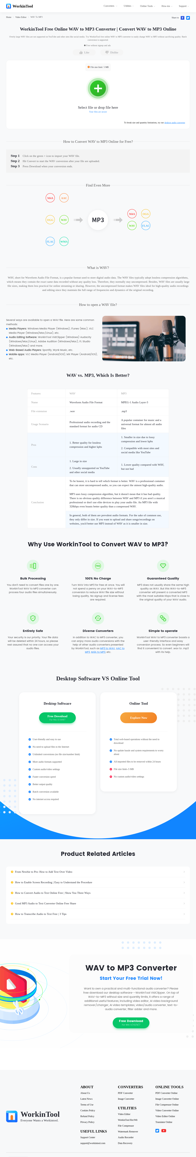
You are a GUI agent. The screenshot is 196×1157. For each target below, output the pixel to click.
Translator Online (163, 1122)
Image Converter (126, 1099)
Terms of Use (86, 1104)
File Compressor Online (167, 1104)
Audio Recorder (126, 1137)
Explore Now (138, 717)
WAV (64, 219)
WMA (64, 241)
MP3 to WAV (107, 648)
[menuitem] (111, 6)
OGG (50, 219)
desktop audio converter (174, 123)
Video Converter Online (167, 1110)
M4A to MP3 (98, 652)
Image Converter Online (167, 1099)
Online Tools (146, 6)
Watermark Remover (128, 1131)
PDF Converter (125, 1093)
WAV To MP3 (36, 17)
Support (183, 6)
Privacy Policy (87, 1122)
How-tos (166, 6)
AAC (64, 198)
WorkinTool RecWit (127, 1120)
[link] (8, 17)
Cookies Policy (87, 1110)
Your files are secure (98, 112)
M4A (50, 198)
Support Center (87, 1137)
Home (8, 17)
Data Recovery (125, 1143)
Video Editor (20, 17)
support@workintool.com (92, 1143)
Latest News (86, 1099)
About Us (85, 1093)
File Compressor (126, 1126)
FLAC (50, 241)
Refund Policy (87, 1116)
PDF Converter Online (166, 1093)
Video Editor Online (165, 1116)
